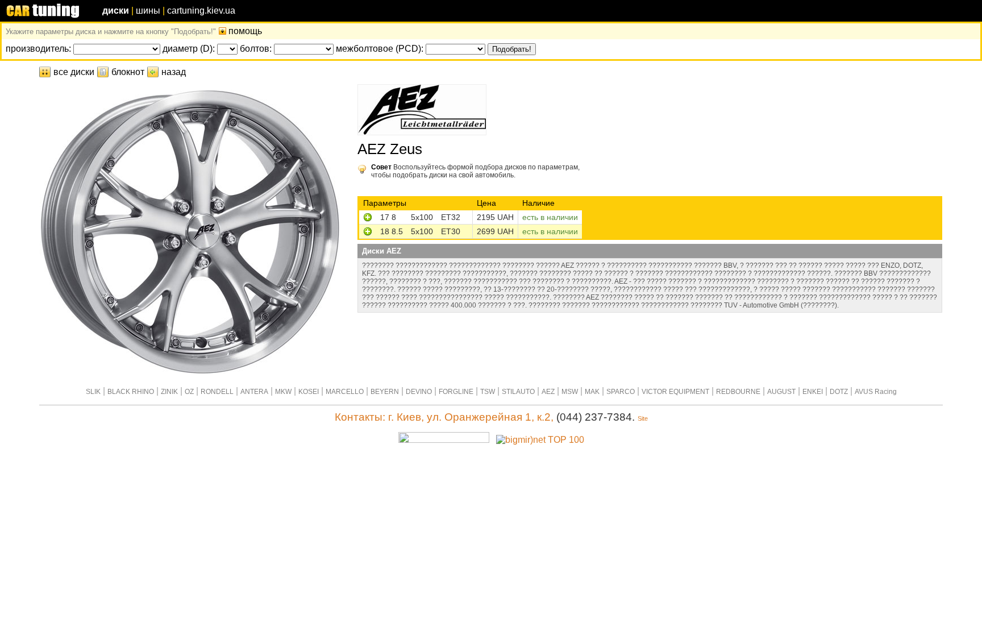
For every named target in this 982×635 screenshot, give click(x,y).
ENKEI (812, 392)
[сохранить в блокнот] (367, 218)
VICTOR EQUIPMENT (675, 392)
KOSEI (308, 392)
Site (643, 418)
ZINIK (169, 392)
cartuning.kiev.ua (201, 10)
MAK (592, 392)
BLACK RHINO (130, 392)
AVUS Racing (876, 392)
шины (148, 10)
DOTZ (839, 392)
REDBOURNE (738, 392)
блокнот (127, 72)
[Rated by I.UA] (443, 440)
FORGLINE (456, 392)
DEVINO (419, 392)
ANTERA (254, 392)
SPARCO (620, 392)
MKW (283, 392)
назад (173, 72)
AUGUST (781, 392)
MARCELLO (345, 392)
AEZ (548, 392)
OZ (189, 392)
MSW (569, 392)
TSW (487, 392)
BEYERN (385, 392)
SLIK (93, 392)
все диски (73, 72)
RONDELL (217, 392)
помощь (245, 31)
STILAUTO (518, 392)
